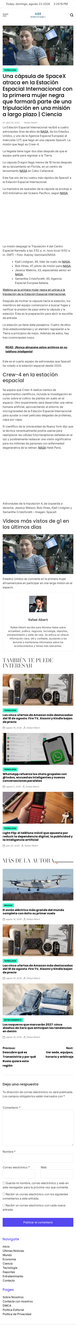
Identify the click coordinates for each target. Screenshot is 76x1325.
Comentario (11, 1107)
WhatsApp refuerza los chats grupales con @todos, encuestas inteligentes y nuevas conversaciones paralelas (35, 777)
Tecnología (10, 70)
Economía (9, 1259)
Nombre (9, 1151)
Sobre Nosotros (13, 1297)
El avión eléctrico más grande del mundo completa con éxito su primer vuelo (33, 911)
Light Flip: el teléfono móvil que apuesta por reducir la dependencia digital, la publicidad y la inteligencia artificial (38, 836)
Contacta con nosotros (18, 1301)
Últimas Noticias (13, 1251)
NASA (44, 131)
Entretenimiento (13, 1020)
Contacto (9, 1280)
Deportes (9, 1272)
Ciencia (8, 1263)
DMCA (7, 1305)
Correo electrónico (16, 1167)
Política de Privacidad (17, 1314)
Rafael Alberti (30, 122)
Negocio (8, 905)
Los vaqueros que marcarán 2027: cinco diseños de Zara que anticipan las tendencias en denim (37, 1028)
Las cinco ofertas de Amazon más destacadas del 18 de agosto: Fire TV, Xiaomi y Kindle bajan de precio (38, 718)
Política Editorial (13, 1310)
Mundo (7, 1255)
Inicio (6, 1246)
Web (44, 1167)
